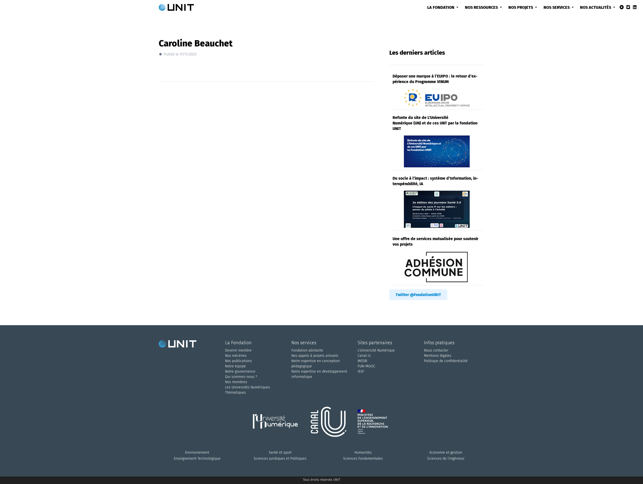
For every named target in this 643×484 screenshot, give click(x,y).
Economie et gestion (446, 452)
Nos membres (236, 382)
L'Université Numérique (376, 350)
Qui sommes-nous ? (241, 377)
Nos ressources (482, 7)
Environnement (197, 452)
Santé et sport (280, 452)
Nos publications (238, 361)
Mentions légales (437, 356)
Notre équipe (235, 366)
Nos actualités (596, 7)
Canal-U (364, 356)
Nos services (557, 7)
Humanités (363, 452)
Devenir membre (238, 350)
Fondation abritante (307, 350)
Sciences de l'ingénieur (445, 458)
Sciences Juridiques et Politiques (280, 458)
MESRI (362, 361)
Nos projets (521, 7)
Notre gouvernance (240, 371)
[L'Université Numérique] (277, 428)
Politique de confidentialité (446, 361)
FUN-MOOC (366, 366)
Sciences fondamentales (363, 458)
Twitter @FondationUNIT (418, 294)
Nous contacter (436, 350)
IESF (361, 371)
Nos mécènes (236, 356)
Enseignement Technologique (197, 458)
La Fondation (441, 7)
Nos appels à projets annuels (314, 356)
